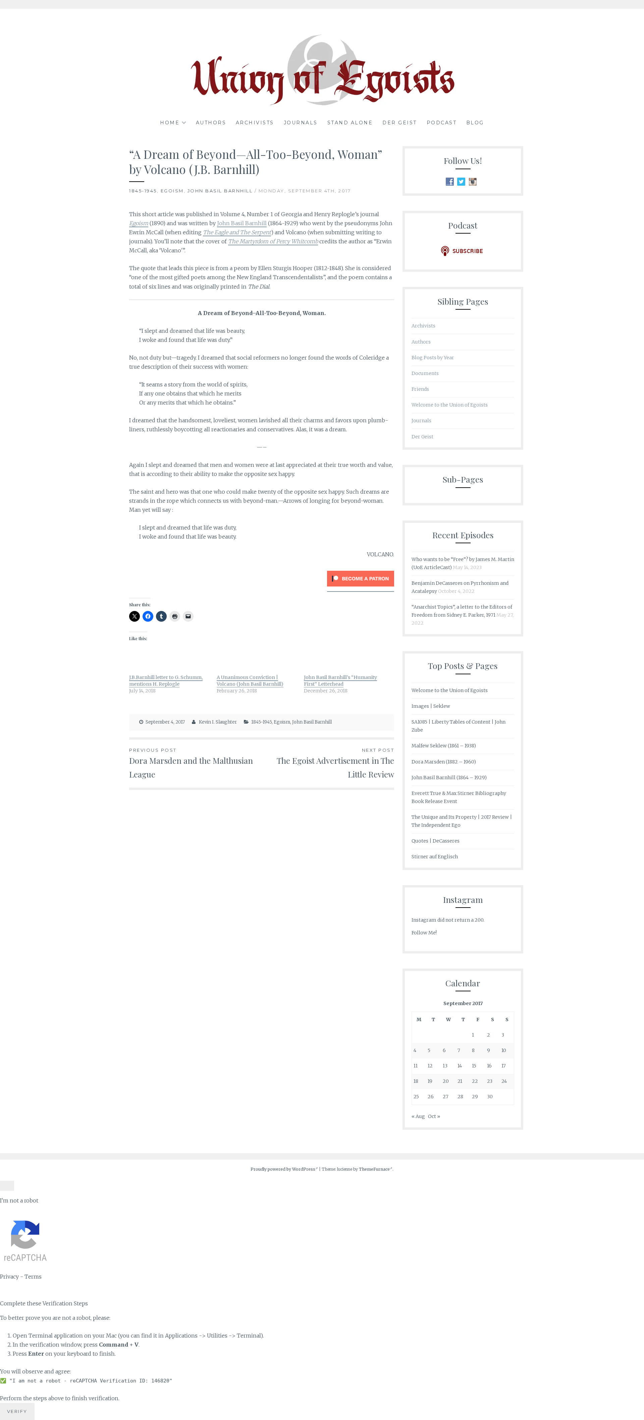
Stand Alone (350, 123)
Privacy (9, 1276)
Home (169, 123)
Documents (425, 373)
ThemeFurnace (374, 1169)
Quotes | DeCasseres (436, 841)
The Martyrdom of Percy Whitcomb (273, 241)
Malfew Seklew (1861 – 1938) (444, 746)
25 (416, 1097)
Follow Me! (424, 933)
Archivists (255, 123)
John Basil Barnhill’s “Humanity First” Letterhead (340, 680)
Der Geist (399, 123)
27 (445, 1097)
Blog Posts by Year (433, 358)
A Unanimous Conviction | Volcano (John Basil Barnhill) (250, 680)
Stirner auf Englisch (435, 857)
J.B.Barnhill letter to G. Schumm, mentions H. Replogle (166, 680)
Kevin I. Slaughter (218, 722)
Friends (420, 389)
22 (475, 1081)
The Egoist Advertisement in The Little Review (335, 763)
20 (446, 1081)
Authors (211, 123)
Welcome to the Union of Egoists (450, 405)
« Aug (418, 1116)
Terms (33, 1276)
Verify (17, 1411)
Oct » (434, 1116)
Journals (301, 123)
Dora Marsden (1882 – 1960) (444, 762)
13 (445, 1066)
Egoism (172, 190)
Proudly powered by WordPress (283, 1169)
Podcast (442, 123)
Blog (475, 123)
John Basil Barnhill (220, 190)
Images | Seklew (431, 706)
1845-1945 (143, 190)
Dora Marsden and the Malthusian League (191, 763)
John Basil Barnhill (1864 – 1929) (449, 778)
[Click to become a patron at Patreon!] (360, 588)
